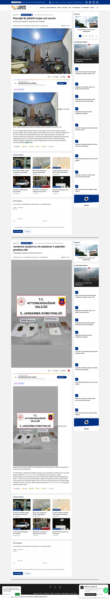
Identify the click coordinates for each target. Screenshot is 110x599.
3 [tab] (86, 35)
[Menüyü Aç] (30, 7)
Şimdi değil (100, 594)
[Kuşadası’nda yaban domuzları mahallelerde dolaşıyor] (86, 109)
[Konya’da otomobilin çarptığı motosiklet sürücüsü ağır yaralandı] (22, 166)
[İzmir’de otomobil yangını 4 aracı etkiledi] (22, 185)
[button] (90, 2)
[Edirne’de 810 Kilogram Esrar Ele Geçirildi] (61, 185)
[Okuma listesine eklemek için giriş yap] (69, 77)
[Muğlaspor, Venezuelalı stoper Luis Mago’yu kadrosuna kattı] (86, 83)
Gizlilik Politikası (6, 594)
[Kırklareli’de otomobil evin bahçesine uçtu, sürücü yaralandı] (41, 185)
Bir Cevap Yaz (18, 201)
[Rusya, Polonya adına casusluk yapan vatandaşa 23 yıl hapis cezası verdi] (86, 69)
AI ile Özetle (21, 89)
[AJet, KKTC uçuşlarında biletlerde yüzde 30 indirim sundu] (86, 124)
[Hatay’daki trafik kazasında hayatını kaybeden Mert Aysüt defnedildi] (86, 97)
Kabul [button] (17, 594)
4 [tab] (89, 35)
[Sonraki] (96, 36)
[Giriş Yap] (93, 2)
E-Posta (45, 221)
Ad (14, 221)
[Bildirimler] (97, 2)
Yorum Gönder (18, 231)
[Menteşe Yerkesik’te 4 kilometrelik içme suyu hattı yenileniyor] (86, 171)
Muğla (60, 109)
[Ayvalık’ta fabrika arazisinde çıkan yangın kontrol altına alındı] (61, 166)
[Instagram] (60, 587)
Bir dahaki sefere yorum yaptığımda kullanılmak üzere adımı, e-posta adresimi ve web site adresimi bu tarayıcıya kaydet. (40, 227)
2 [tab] (83, 35)
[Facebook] (50, 587)
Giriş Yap (27, 231)
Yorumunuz (21, 207)
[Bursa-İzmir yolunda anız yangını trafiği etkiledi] (41, 166)
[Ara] (86, 2)
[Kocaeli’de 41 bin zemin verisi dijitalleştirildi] (86, 24)
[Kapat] (68, 81)
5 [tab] (92, 35)
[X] (55, 587)
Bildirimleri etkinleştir (90, 594)
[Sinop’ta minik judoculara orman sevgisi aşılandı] (86, 155)
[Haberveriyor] (19, 7)
